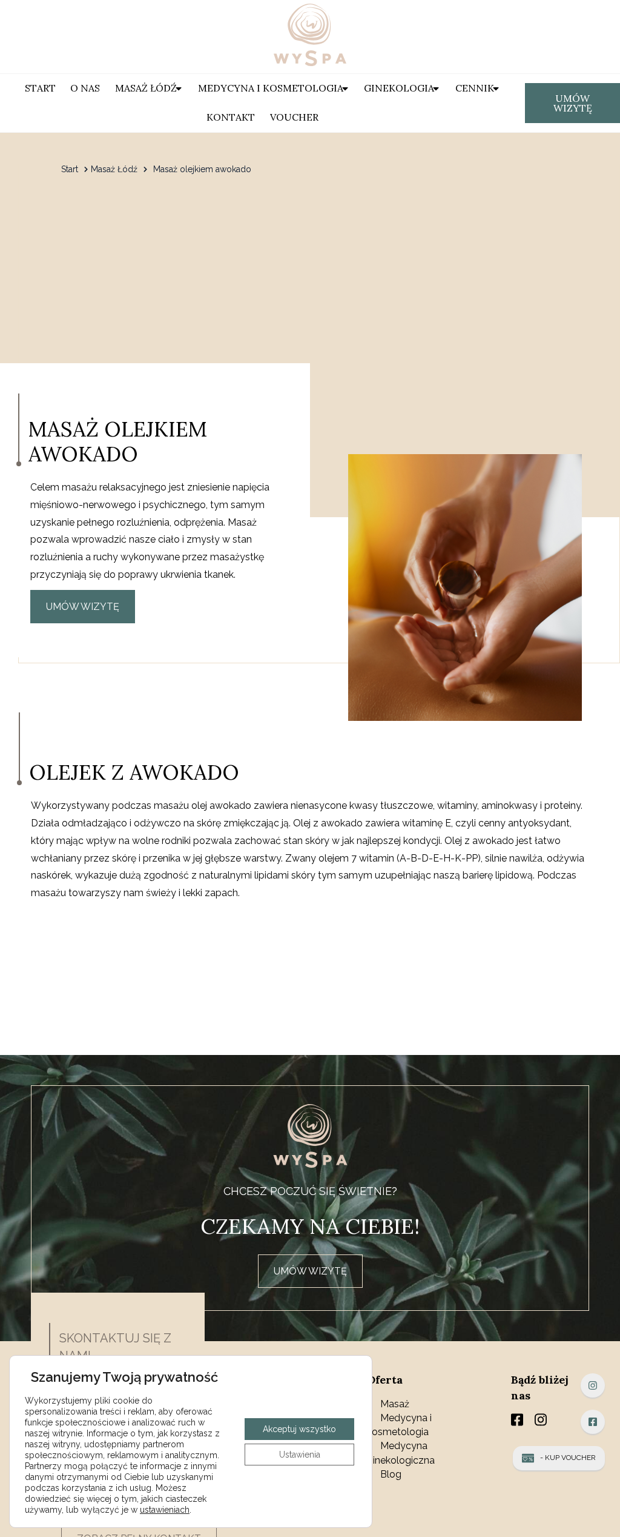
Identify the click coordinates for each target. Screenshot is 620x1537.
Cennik (474, 88)
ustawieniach (165, 1510)
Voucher (294, 117)
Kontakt (230, 117)
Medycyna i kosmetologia (270, 88)
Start (40, 88)
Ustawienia (299, 1454)
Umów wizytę (572, 103)
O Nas (85, 88)
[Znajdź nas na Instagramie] (593, 1385)
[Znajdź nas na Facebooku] (593, 1422)
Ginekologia (399, 88)
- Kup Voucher (568, 1457)
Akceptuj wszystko (299, 1429)
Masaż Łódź (146, 88)
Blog (390, 1474)
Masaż (394, 1404)
